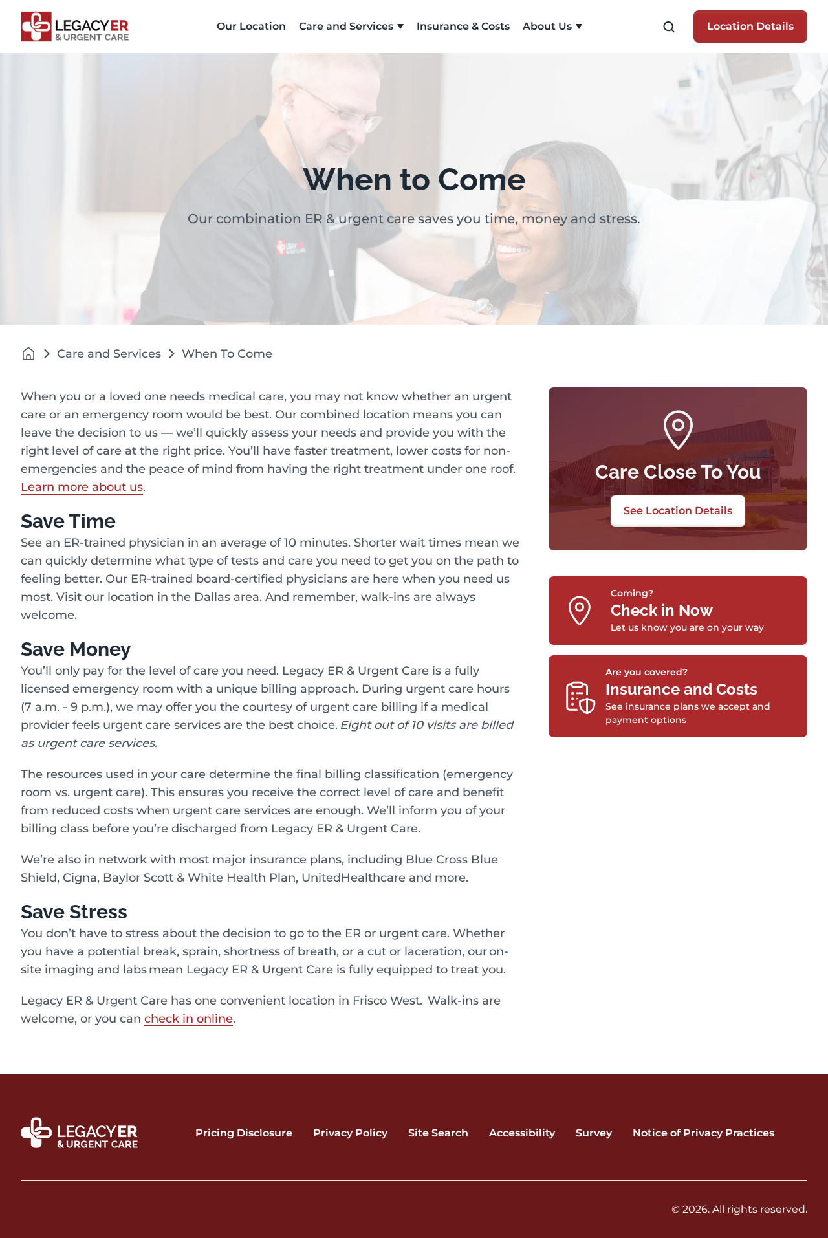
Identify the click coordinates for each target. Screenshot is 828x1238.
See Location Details (678, 511)
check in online (188, 1019)
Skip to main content (60, 11)
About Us (547, 26)
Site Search (438, 1133)
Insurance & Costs (463, 26)
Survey (594, 1133)
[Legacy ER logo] (82, 26)
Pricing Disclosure (243, 1133)
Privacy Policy (350, 1133)
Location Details (750, 26)
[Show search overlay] (669, 26)
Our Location (251, 26)
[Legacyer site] (28, 353)
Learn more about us (82, 487)
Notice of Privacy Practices (703, 1133)
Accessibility (522, 1133)
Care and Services (346, 26)
